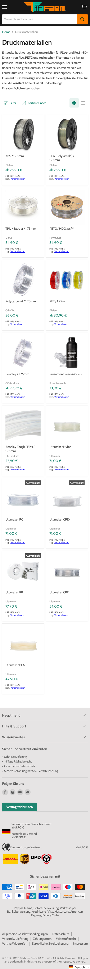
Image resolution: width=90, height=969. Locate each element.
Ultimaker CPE (59, 592)
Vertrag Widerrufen (14, 943)
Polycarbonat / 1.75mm (20, 301)
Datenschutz (60, 934)
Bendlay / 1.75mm (17, 374)
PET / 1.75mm (58, 301)
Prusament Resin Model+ (65, 374)
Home (6, 32)
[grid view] (74, 103)
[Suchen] (82, 19)
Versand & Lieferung (15, 939)
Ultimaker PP (14, 592)
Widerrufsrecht (66, 939)
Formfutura (55, 237)
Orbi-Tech (10, 310)
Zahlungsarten (42, 939)
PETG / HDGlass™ (61, 229)
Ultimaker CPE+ (59, 519)
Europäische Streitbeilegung (50, 943)
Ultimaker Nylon (60, 447)
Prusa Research (57, 383)
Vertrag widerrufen (19, 807)
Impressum (80, 943)
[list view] (83, 103)
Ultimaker (54, 455)
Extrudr (9, 237)
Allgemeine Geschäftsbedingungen (25, 934)
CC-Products (12, 383)
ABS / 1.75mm (14, 156)
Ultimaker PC (14, 519)
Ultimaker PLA (15, 665)
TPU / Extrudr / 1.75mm (20, 229)
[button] (79, 967)
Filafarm (9, 165)
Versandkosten (17, 178)
